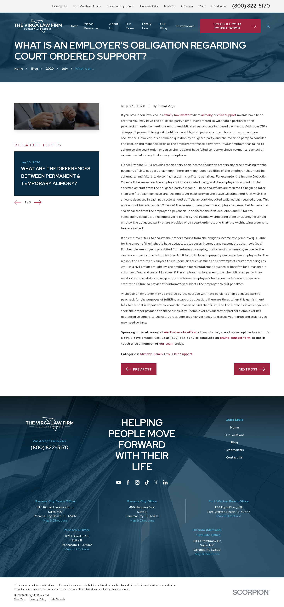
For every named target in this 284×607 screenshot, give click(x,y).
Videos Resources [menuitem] (91, 26)
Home (234, 427)
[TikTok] (147, 482)
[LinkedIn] (165, 482)
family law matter (177, 115)
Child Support (182, 354)
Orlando (187, 6)
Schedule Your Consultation (227, 26)
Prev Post (142, 369)
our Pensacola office (180, 332)
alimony (207, 115)
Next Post (248, 369)
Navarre (169, 6)
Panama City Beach (120, 6)
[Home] (38, 26)
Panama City (149, 6)
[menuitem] (19, 599)
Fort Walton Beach (87, 6)
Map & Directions (55, 520)
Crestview (218, 6)
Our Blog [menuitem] (163, 26)
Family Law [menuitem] (146, 26)
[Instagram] (137, 482)
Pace (202, 6)
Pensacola (59, 6)
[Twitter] (156, 482)
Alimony (146, 354)
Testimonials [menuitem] (185, 26)
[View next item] (37, 202)
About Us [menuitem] (113, 26)
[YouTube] (118, 482)
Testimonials (234, 450)
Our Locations (234, 435)
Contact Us (234, 457)
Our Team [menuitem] (130, 26)
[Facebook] (128, 482)
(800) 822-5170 (251, 5)
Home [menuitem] (74, 26)
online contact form (235, 338)
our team (166, 343)
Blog (234, 442)
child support (226, 115)
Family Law (162, 354)
